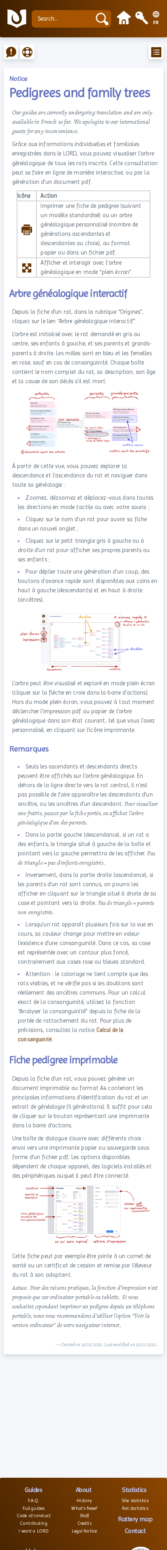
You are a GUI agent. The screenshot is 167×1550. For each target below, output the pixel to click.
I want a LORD (33, 1531)
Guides (33, 1490)
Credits (84, 1523)
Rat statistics (135, 1508)
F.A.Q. (33, 1500)
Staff (84, 1515)
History (84, 1500)
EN (156, 22)
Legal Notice (84, 1531)
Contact (135, 1531)
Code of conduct (34, 1515)
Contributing (33, 1523)
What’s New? (84, 1508)
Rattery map (135, 1519)
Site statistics (135, 1500)
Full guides (34, 1508)
